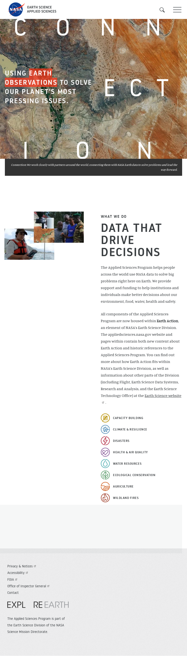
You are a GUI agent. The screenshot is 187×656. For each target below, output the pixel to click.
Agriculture (123, 486)
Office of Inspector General (26, 586)
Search (165, 10)
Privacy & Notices (20, 566)
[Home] (93, 9)
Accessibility (16, 573)
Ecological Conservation (134, 475)
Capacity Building (128, 418)
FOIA (10, 579)
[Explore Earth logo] (38, 607)
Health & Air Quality (130, 452)
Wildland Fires (126, 498)
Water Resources (127, 463)
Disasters (121, 440)
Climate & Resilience (130, 429)
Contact (13, 592)
